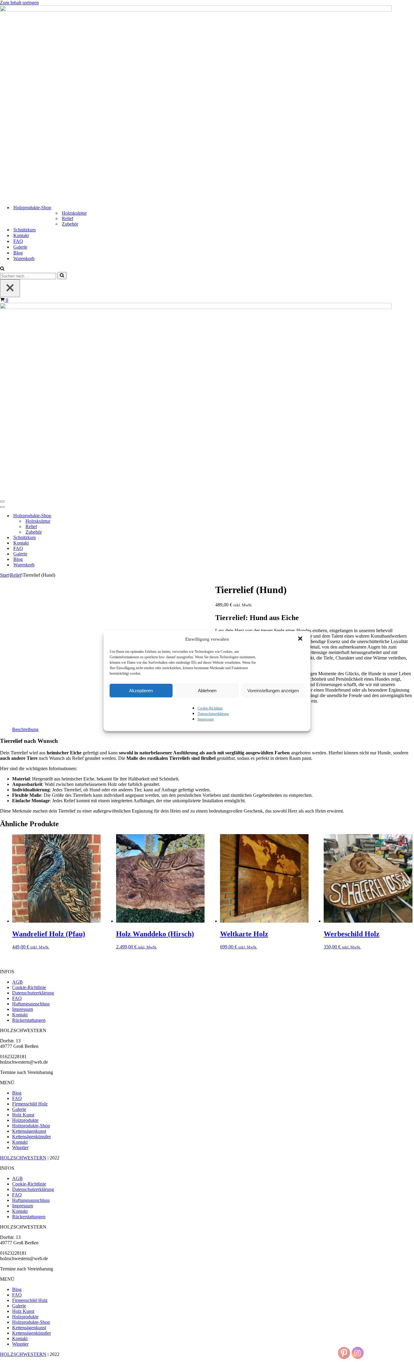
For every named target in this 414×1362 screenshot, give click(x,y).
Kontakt (21, 235)
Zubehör (70, 223)
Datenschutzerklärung (213, 714)
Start (4, 575)
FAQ (18, 241)
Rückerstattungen (28, 1020)
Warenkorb (24, 258)
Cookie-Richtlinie (210, 708)
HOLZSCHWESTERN (23, 1157)
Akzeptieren (141, 690)
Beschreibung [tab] (25, 729)
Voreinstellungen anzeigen (273, 690)
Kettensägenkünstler (31, 1136)
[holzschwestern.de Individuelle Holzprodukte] (196, 9)
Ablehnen (207, 690)
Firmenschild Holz (30, 1103)
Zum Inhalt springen (19, 2)
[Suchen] (2, 269)
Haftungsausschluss (31, 1003)
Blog (18, 252)
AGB (17, 982)
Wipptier (20, 1147)
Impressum (206, 719)
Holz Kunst (23, 1114)
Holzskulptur (74, 213)
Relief (67, 218)
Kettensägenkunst (29, 1131)
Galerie (20, 247)
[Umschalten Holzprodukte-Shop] (106, 515)
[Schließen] (10, 288)
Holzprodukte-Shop (31, 1125)
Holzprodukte (25, 1120)
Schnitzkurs (24, 229)
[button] (301, 639)
